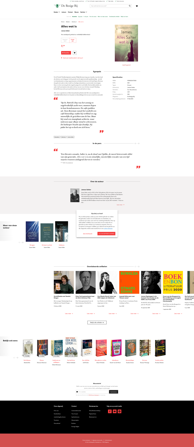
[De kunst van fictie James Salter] (46, 234)
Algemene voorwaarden (97, 440)
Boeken (56, 12)
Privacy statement (86, 440)
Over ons (56, 410)
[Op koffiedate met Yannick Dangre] (64, 293)
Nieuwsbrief (57, 423)
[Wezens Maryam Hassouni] (41, 350)
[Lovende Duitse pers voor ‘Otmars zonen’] (129, 293)
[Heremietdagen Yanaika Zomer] (129, 350)
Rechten (82, 12)
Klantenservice (93, 417)
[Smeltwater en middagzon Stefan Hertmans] (56, 351)
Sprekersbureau (75, 417)
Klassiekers (56, 137)
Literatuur (63, 137)
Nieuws (76, 12)
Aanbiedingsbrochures (59, 417)
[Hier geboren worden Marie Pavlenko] (100, 350)
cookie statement (108, 228)
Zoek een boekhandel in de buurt (73, 58)
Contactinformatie (76, 410)
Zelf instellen (87, 233)
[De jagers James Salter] (32, 234)
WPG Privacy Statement (94, 395)
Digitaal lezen (92, 414)
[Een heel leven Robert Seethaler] (71, 350)
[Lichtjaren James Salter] (61, 234)
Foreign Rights (75, 426)
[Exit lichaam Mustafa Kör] (27, 350)
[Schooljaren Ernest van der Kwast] (115, 350)
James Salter (71, 137)
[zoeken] (130, 6)
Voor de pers (74, 414)
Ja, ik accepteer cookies (106, 233)
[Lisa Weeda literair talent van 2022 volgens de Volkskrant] (107, 293)
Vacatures (56, 420)
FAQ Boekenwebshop (94, 410)
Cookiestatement (108, 440)
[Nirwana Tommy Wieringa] (144, 350)
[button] (138, 143)
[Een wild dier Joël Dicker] (85, 350)
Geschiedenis (57, 414)
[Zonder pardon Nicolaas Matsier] (159, 350)
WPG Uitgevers (105, 442)
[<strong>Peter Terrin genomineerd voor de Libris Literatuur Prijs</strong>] (86, 293)
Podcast (70, 12)
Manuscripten (75, 420)
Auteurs (64, 12)
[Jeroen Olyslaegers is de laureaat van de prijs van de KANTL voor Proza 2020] (151, 293)
